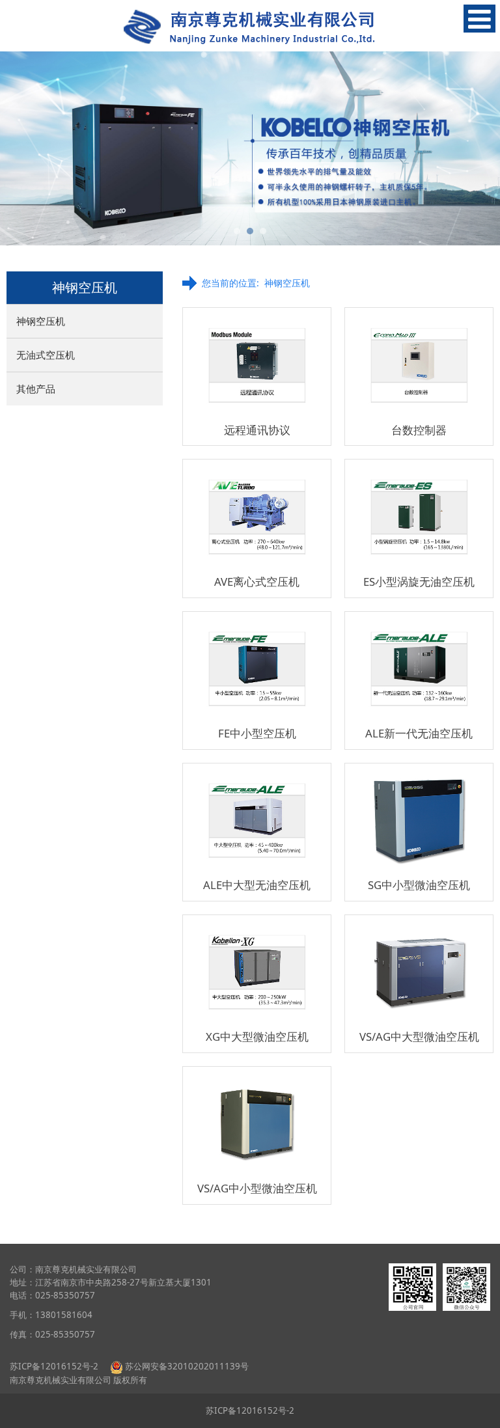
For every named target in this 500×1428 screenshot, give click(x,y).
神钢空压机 (40, 320)
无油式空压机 (45, 354)
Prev (17, 148)
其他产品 (35, 388)
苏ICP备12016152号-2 (55, 1366)
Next (482, 148)
